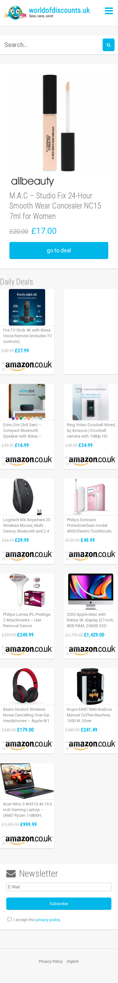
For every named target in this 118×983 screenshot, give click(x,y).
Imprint (73, 961)
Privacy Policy (51, 961)
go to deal (59, 250)
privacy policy (47, 919)
